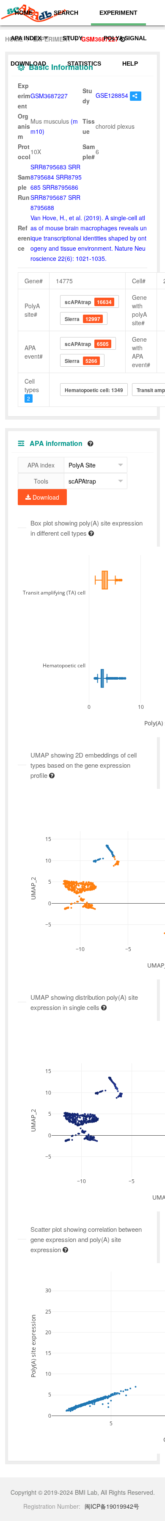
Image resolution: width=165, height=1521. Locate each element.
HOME (24, 12)
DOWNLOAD (28, 63)
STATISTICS (84, 63)
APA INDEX (26, 38)
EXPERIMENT (118, 12)
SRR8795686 (60, 187)
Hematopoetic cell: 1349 (94, 390)
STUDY (72, 38)
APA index (41, 465)
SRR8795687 (48, 197)
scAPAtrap (88, 302)
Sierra (82, 319)
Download (45, 497)
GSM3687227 (49, 95)
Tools (41, 481)
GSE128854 (112, 95)
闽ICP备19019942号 (112, 1506)
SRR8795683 (48, 167)
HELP (130, 63)
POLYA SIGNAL (125, 38)
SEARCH (66, 12)
